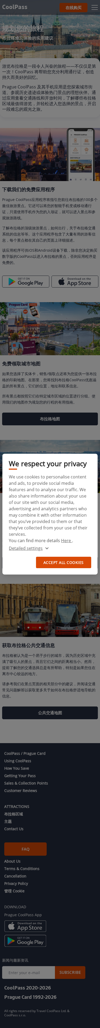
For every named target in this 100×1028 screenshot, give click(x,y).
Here (66, 540)
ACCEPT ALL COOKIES (63, 562)
